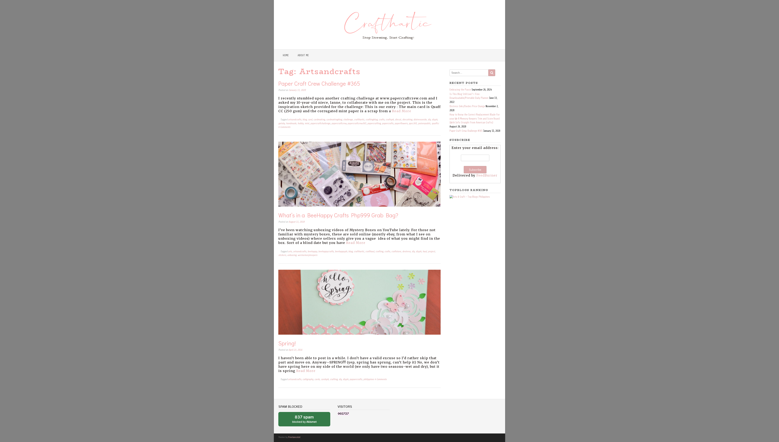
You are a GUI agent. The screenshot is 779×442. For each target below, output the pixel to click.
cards (317, 379)
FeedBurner (486, 175)
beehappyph (341, 251)
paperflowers (401, 123)
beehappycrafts (326, 251)
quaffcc (435, 123)
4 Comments (381, 379)
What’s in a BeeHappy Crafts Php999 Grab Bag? (338, 215)
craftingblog (372, 119)
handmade (291, 123)
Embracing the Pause (460, 90)
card (310, 119)
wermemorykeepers (307, 255)
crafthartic (359, 119)
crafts (381, 119)
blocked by (308, 420)
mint (307, 123)
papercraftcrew (338, 123)
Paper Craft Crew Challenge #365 (319, 83)
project (431, 251)
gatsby (281, 123)
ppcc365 (413, 123)
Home (286, 55)
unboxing (291, 255)
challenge (348, 119)
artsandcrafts (294, 119)
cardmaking (319, 119)
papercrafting (374, 123)
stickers (282, 255)
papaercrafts (356, 379)
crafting (379, 251)
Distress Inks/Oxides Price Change (467, 106)
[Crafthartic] (389, 24)
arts (290, 251)
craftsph (390, 119)
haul (425, 251)
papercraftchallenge (320, 123)
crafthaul (369, 251)
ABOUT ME (303, 55)
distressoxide (420, 119)
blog (304, 119)
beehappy (312, 251)
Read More (401, 111)
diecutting (407, 119)
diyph (434, 119)
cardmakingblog (334, 119)
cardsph (325, 379)
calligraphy (307, 379)
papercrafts (387, 123)
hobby (300, 123)
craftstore (396, 251)
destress (406, 251)
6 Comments (284, 127)
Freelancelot (294, 437)
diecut (398, 119)
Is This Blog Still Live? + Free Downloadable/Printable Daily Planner (469, 96)
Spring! (287, 343)
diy (429, 119)
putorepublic (424, 123)
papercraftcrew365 (357, 123)
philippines (368, 379)
